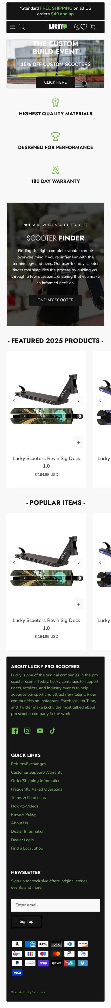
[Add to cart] (79, 442)
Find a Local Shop (27, 848)
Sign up (26, 921)
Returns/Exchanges (28, 763)
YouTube (87, 700)
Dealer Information (28, 831)
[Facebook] (14, 730)
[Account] (75, 27)
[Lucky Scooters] (58, 27)
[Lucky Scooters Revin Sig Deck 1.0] (46, 400)
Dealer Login (22, 840)
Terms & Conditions (28, 797)
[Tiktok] (52, 730)
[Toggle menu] (13, 27)
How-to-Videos (24, 806)
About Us (19, 823)
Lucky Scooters (34, 992)
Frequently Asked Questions (36, 789)
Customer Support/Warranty (37, 772)
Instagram (49, 700)
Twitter (26, 707)
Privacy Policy (23, 814)
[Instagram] (27, 730)
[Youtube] (40, 730)
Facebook (69, 700)
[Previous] (14, 401)
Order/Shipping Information (36, 780)
